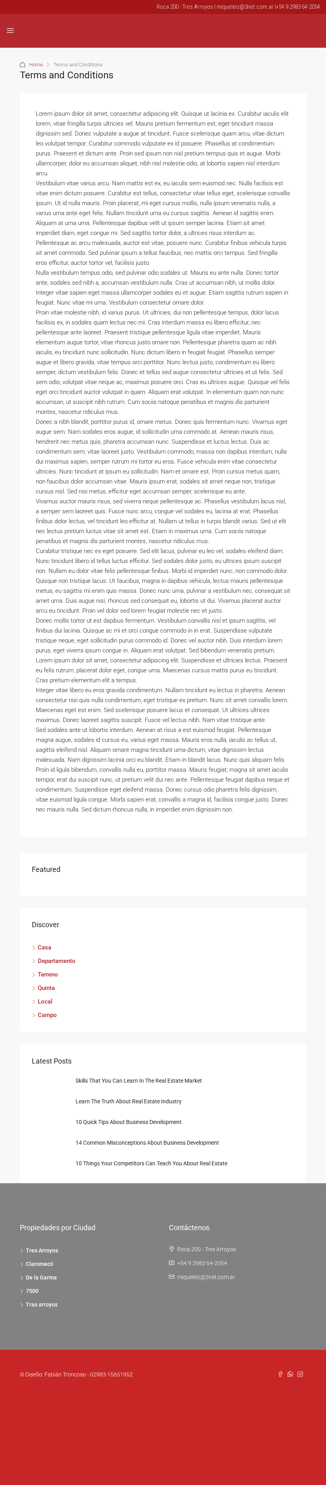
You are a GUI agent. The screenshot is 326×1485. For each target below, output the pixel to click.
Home (36, 65)
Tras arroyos (42, 1304)
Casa (44, 947)
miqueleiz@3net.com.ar (206, 1277)
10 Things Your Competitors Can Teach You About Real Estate (151, 1163)
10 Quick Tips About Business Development (129, 1122)
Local (45, 1001)
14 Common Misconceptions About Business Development (147, 1142)
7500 (32, 1291)
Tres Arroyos (42, 1250)
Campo (47, 1015)
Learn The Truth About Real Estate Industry (129, 1101)
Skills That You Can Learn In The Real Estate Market (139, 1080)
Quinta (46, 988)
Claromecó (39, 1264)
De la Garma (41, 1277)
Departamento (57, 961)
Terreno (48, 974)
